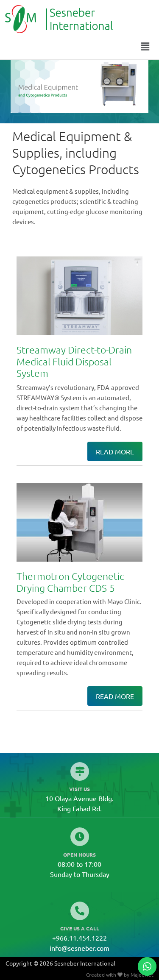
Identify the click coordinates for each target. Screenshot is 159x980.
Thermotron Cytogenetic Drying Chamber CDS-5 (70, 582)
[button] (145, 46)
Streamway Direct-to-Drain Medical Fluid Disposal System (74, 361)
